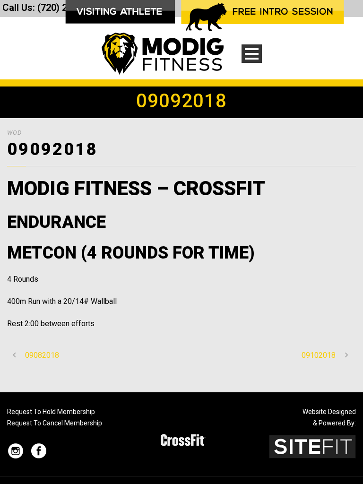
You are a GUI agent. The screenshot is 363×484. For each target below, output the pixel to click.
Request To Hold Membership (51, 411)
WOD (14, 132)
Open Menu (252, 53)
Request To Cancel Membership (54, 423)
